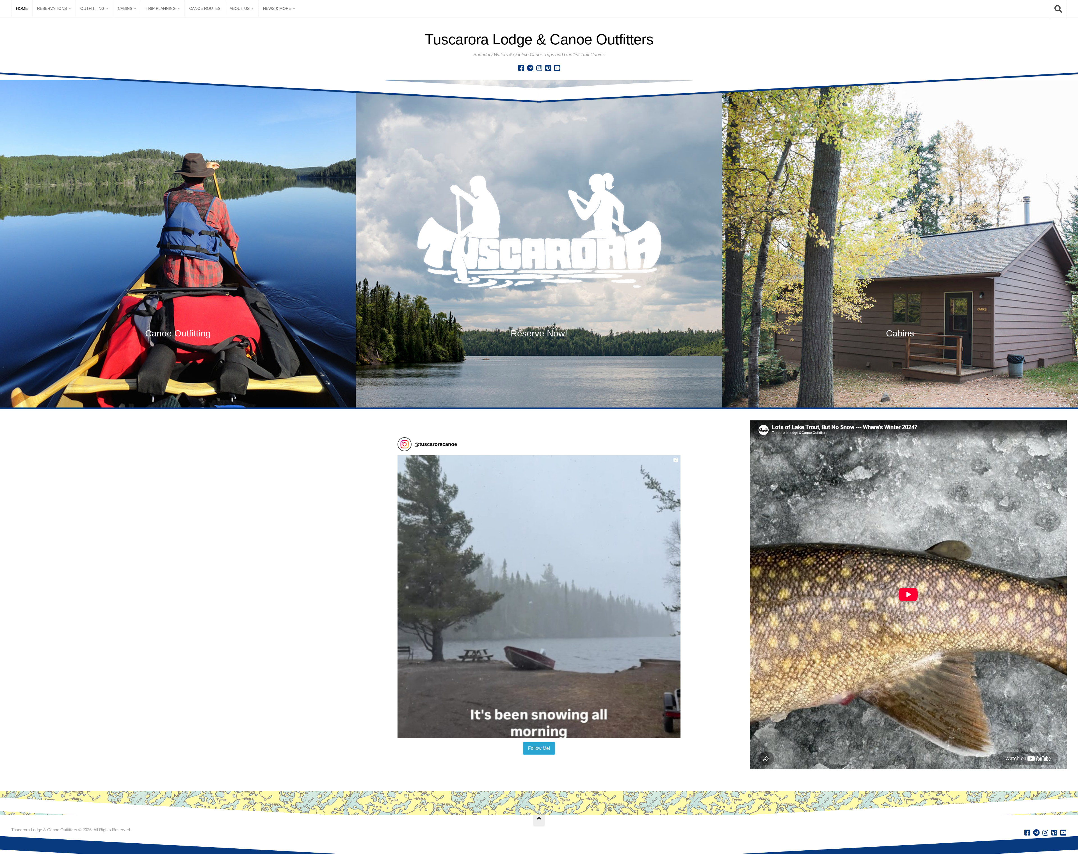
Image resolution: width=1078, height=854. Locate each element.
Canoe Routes (204, 8)
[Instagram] (539, 68)
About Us (240, 8)
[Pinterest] (548, 68)
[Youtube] (557, 68)
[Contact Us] (530, 68)
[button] (539, 596)
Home (22, 8)
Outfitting (92, 8)
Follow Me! (539, 748)
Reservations (52, 8)
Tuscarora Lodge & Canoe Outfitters (539, 39)
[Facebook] (521, 68)
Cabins (125, 8)
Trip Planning (161, 8)
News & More (277, 8)
